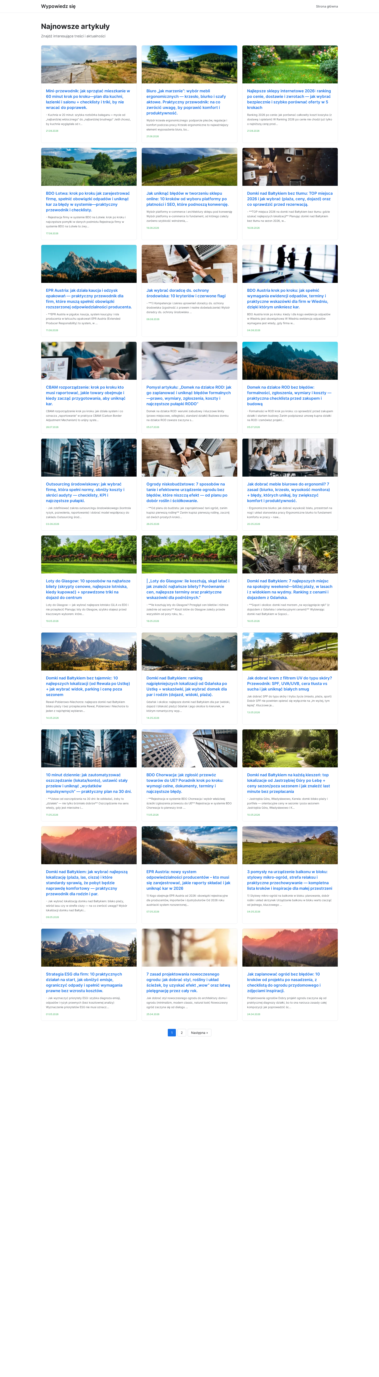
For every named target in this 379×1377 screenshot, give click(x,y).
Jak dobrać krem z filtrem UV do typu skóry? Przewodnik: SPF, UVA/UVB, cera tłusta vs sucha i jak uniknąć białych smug (289, 683)
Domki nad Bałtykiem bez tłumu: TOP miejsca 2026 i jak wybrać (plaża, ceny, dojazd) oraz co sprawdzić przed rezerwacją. (290, 199)
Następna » (199, 1033)
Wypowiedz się (58, 6)
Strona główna (327, 6)
